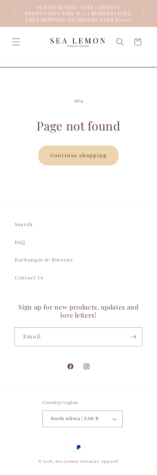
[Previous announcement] (14, 13)
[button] (16, 42)
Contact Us (29, 277)
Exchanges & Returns (44, 259)
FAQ (20, 242)
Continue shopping (78, 155)
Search (24, 224)
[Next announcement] (143, 13)
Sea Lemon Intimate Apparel (87, 461)
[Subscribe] (133, 336)
